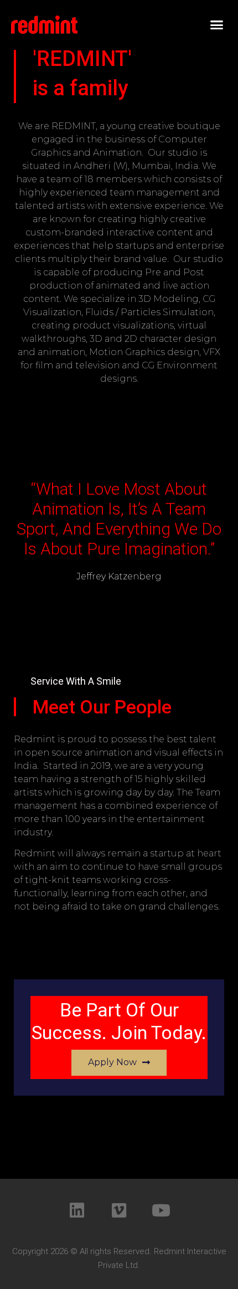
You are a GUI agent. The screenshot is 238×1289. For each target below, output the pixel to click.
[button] (216, 24)
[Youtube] (161, 1210)
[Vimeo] (119, 1210)
